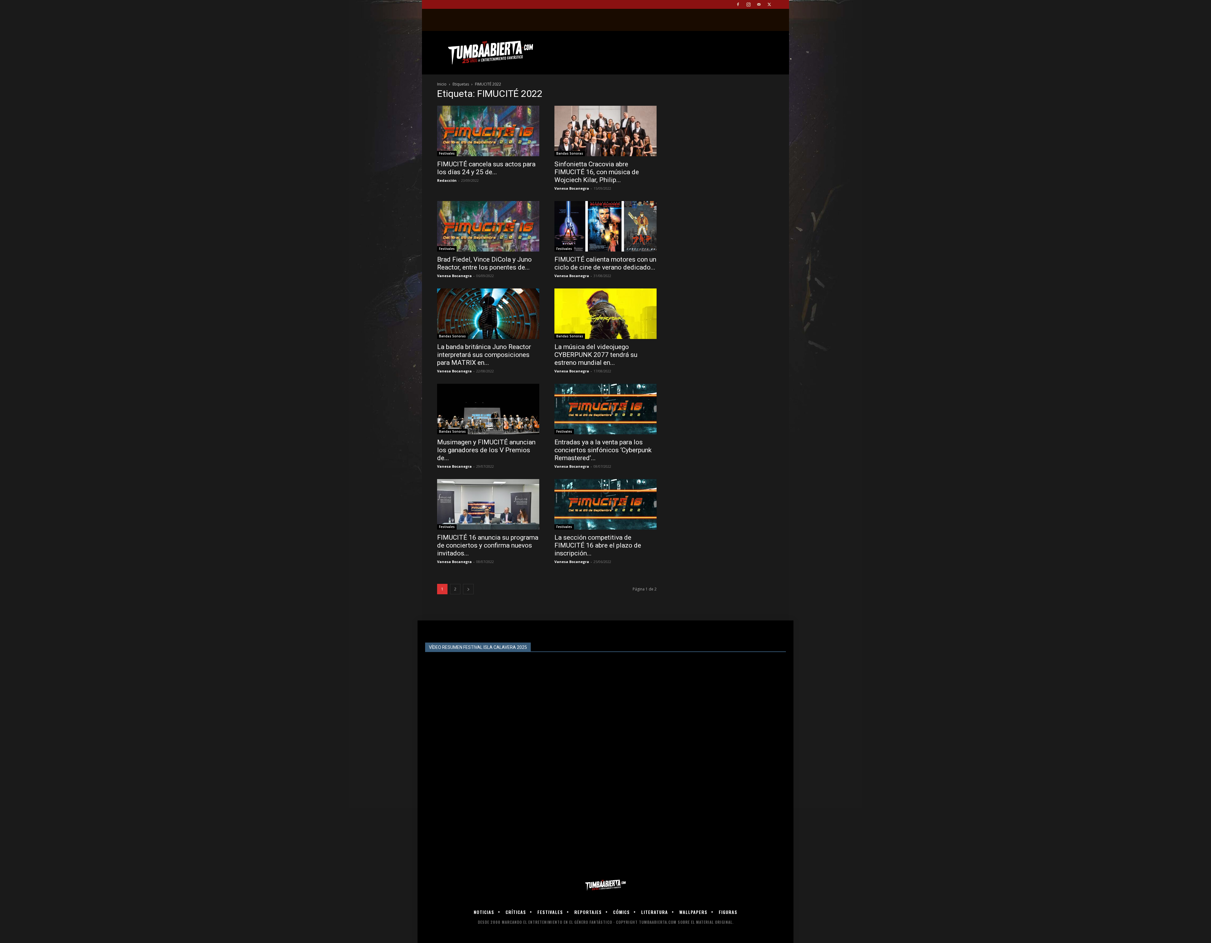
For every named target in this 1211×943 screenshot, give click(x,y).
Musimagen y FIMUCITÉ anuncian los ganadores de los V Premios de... (486, 450)
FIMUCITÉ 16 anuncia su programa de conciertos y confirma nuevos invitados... (487, 545)
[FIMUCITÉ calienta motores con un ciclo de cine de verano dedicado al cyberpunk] (605, 226)
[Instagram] (748, 4)
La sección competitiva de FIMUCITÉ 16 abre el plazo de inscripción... (597, 545)
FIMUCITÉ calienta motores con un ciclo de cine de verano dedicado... (605, 263)
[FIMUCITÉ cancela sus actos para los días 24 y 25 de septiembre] (488, 131)
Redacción (447, 180)
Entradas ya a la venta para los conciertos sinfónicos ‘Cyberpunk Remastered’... (603, 450)
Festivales (447, 153)
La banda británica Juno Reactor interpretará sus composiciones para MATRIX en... (484, 354)
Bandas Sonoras (569, 153)
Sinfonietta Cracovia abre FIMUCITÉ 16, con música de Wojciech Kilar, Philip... (596, 172)
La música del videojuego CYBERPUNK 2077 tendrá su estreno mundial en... (595, 354)
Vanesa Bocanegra (571, 188)
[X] (769, 4)
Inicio (442, 84)
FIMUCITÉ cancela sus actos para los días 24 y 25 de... (486, 168)
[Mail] (758, 4)
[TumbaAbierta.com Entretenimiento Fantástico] (605, 885)
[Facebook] (738, 4)
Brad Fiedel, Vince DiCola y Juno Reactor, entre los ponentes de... (484, 263)
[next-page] (468, 589)
